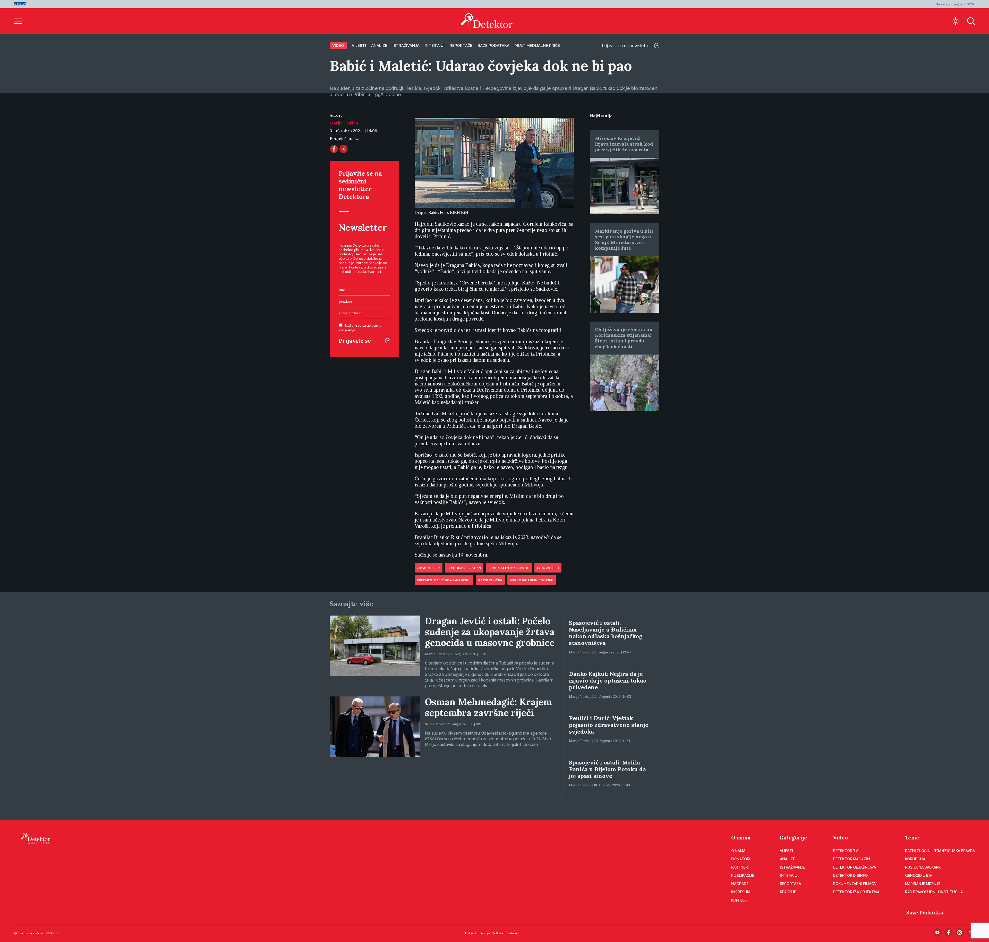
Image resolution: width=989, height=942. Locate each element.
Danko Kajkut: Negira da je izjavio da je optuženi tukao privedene (607, 680)
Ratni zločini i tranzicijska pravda (940, 851)
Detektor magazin (851, 859)
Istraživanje (792, 867)
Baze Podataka (924, 912)
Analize (379, 45)
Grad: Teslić (428, 568)
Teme (912, 837)
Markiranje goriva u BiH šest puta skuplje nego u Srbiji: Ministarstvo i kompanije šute (624, 239)
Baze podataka (493, 45)
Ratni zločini (490, 580)
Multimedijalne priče (537, 45)
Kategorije (793, 837)
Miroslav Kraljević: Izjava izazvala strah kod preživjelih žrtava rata (624, 144)
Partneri (740, 867)
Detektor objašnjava (854, 867)
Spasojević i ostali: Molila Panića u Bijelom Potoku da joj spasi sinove (607, 769)
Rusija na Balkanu (923, 867)
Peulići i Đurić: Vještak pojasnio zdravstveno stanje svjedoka (608, 724)
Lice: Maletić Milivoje (509, 568)
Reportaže (461, 45)
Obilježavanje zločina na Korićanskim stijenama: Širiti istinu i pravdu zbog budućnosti (623, 337)
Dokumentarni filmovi (855, 884)
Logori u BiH (548, 568)
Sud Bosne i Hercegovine (531, 580)
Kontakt (739, 900)
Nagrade (739, 884)
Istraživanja (406, 45)
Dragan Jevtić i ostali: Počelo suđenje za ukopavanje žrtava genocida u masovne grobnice (490, 632)
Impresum (740, 892)
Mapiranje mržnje (922, 884)
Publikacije (742, 875)
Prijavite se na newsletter (626, 45)
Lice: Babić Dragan (464, 568)
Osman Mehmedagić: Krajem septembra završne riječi (488, 707)
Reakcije (788, 892)
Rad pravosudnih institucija (934, 892)
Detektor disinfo (850, 875)
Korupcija (915, 859)
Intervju (788, 875)
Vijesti (359, 45)
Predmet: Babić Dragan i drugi (444, 580)
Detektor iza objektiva (856, 892)
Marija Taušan (344, 122)
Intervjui (435, 45)
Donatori (740, 859)
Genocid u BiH (918, 875)
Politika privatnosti (505, 933)
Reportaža (790, 884)
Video (338, 45)
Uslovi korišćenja (477, 933)
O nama (741, 837)
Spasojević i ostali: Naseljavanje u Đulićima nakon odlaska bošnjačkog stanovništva (605, 632)
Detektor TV (845, 851)
